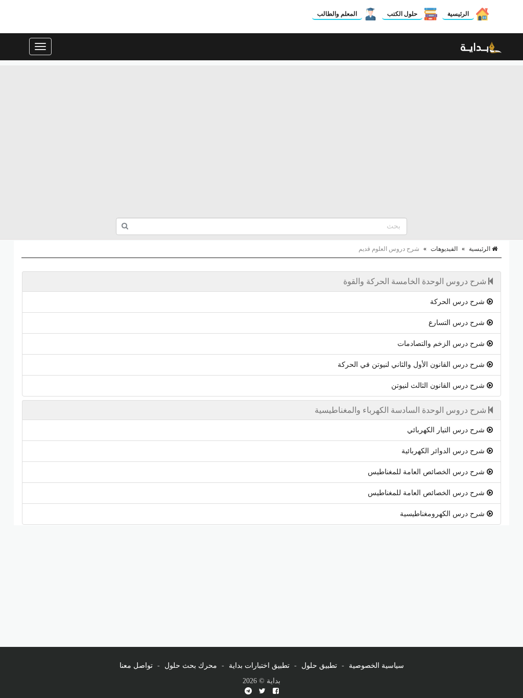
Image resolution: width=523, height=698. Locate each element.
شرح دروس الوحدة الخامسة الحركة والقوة (415, 281)
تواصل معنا (136, 665)
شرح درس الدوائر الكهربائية (444, 451)
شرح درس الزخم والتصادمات (442, 343)
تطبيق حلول (319, 665)
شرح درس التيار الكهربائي (447, 430)
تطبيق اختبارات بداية (259, 665)
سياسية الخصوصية (376, 665)
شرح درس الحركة (458, 302)
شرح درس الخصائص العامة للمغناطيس (427, 472)
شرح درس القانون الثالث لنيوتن (439, 385)
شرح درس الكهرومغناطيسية (443, 514)
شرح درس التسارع (458, 323)
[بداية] (481, 46)
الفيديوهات (444, 248)
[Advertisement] (261, 136)
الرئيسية (458, 13)
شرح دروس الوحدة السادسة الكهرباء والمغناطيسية (401, 410)
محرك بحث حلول (190, 665)
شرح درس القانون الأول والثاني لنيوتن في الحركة (412, 364)
